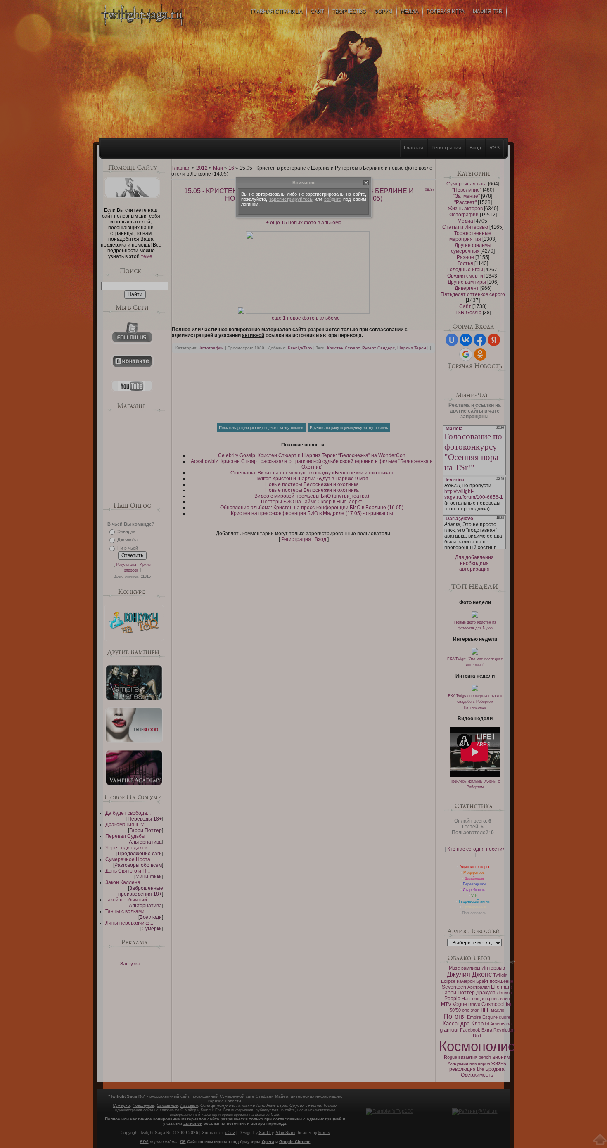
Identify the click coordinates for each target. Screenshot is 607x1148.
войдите (332, 199)
